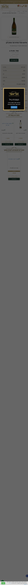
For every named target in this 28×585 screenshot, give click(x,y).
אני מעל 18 (14, 107)
